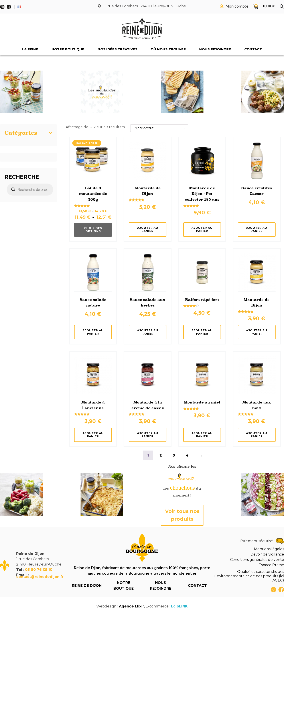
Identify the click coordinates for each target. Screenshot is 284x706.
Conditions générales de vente (257, 560)
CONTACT (197, 585)
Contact (253, 49)
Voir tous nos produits (182, 515)
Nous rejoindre (215, 49)
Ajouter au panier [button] (147, 229)
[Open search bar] (282, 6)
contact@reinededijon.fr (39, 577)
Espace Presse (271, 565)
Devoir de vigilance (267, 554)
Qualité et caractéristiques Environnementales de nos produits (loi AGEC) (249, 576)
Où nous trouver (168, 49)
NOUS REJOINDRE (160, 586)
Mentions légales (269, 549)
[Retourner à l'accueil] (142, 28)
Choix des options (93, 229)
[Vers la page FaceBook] (281, 589)
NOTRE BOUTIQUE (123, 586)
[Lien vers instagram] (273, 589)
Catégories (20, 133)
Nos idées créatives (117, 49)
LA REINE (30, 49)
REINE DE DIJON (87, 585)
